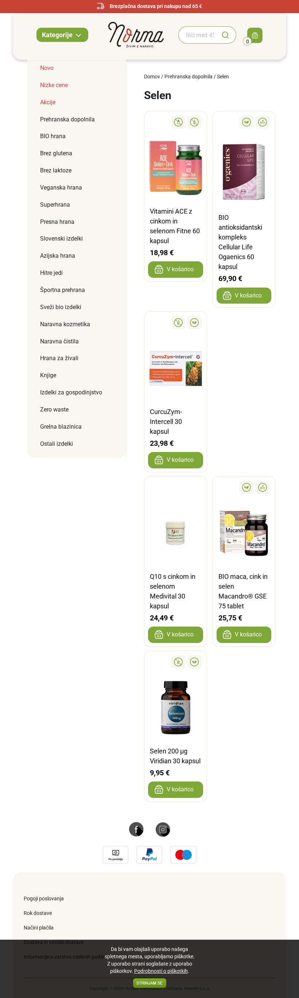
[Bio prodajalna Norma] (136, 34)
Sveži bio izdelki (60, 307)
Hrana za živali (59, 358)
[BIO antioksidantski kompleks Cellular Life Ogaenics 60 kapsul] (244, 122)
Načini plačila (39, 928)
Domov (152, 76)
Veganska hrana (61, 187)
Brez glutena (56, 153)
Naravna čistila (59, 341)
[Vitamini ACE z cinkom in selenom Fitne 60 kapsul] (175, 122)
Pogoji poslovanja (44, 898)
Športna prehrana (62, 289)
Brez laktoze (55, 170)
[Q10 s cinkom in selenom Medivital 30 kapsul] (175, 487)
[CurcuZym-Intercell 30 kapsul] (175, 322)
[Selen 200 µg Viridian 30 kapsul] (175, 662)
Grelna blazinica (61, 426)
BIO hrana (53, 136)
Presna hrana (57, 221)
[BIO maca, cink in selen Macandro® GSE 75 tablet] (244, 487)
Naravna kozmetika (65, 324)
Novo (47, 68)
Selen (223, 76)
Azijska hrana (57, 255)
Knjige (48, 375)
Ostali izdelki (56, 443)
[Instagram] (163, 829)
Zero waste (54, 409)
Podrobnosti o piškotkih (161, 971)
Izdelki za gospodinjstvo (71, 392)
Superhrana (55, 204)
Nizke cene (54, 85)
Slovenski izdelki (61, 238)
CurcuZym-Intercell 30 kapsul (166, 421)
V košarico (180, 269)
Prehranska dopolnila (67, 119)
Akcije (47, 102)
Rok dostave (38, 913)
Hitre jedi (51, 272)
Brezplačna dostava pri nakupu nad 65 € (156, 6)
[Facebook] (136, 829)
